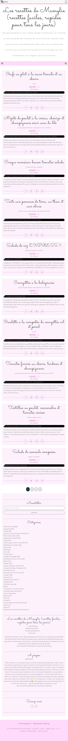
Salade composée (30, 250)
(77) (16, 533)
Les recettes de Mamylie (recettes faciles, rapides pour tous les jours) (34, 17)
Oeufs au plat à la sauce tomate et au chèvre (34, 76)
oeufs (34, 83)
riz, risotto (40, 250)
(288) (11, 526)
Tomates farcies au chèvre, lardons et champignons (34, 366)
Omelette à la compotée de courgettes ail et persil (34, 324)
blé (31, 128)
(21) (15, 568)
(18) (8, 575)
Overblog (46, 723)
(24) (14, 559)
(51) (16, 543)
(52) (7, 540)
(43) (12, 545)
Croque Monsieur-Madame (34, 167)
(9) (8, 582)
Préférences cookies (43, 731)
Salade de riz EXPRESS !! (34, 245)
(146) (9, 529)
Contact (42, 728)
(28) (12, 556)
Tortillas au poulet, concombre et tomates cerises (34, 410)
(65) (12, 536)
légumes (21, 287)
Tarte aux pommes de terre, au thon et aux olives (34, 204)
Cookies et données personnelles (28, 731)
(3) (7, 596)
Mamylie (31, 646)
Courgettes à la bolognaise (34, 282)
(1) (6, 607)
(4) (12, 591)
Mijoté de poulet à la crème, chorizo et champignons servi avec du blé (34, 120)
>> (40, 489)
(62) (12, 538)
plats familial (26, 128)
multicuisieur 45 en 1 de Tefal (41, 128)
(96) (7, 531)
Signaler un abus (50, 728)
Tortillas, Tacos (36, 417)
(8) (10, 584)
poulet (20, 128)
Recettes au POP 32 (43, 211)
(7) (6, 586)
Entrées (29, 417)
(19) (14, 573)
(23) (8, 563)
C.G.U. (58, 728)
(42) (7, 547)
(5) (13, 589)
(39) (7, 552)
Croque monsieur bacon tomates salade (34, 162)
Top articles (35, 728)
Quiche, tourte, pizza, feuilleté (27, 211)
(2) (7, 600)
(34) (8, 554)
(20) (9, 570)
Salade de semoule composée (34, 452)
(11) (8, 577)
